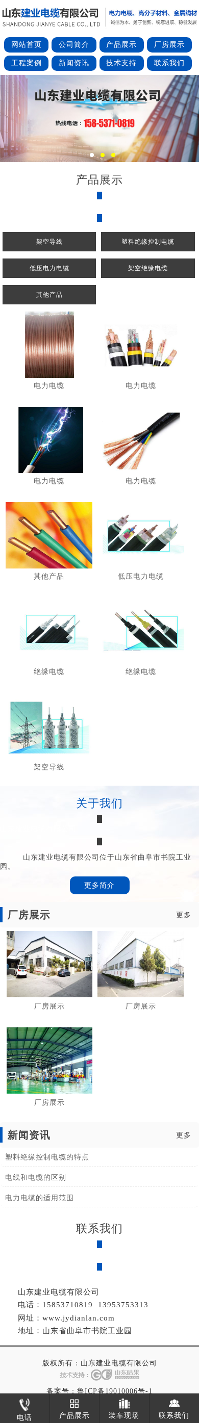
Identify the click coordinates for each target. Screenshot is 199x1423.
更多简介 (99, 885)
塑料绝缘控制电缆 (148, 241)
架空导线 (49, 241)
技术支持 (121, 63)
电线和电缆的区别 (35, 1177)
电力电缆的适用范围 (39, 1198)
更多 (183, 915)
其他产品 (49, 294)
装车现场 (124, 1415)
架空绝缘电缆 (148, 268)
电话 (24, 1417)
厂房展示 (169, 44)
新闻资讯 (74, 63)
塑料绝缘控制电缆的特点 (47, 1157)
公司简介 (74, 44)
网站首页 (26, 44)
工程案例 (26, 63)
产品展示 (121, 44)
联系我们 (169, 63)
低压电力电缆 (49, 268)
